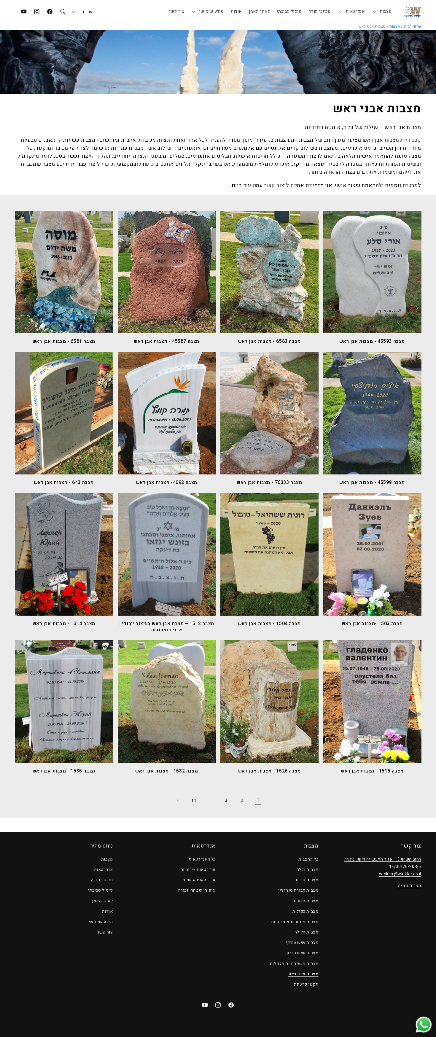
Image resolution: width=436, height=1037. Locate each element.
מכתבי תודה (102, 880)
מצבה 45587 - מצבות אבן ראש (166, 341)
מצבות (386, 11)
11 (193, 800)
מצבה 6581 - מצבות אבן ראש (64, 341)
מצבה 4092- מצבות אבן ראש (166, 483)
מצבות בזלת (307, 869)
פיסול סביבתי (100, 890)
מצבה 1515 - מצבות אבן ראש (372, 771)
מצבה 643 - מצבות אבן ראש (64, 483)
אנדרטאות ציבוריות (198, 869)
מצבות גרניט (307, 880)
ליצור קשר (276, 185)
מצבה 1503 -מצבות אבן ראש (372, 624)
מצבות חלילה (307, 932)
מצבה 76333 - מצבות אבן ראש (269, 483)
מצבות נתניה (409, 886)
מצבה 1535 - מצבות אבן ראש (64, 771)
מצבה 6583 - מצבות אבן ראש (269, 341)
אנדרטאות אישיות (199, 880)
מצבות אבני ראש (303, 974)
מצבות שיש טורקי (302, 942)
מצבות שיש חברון (303, 953)
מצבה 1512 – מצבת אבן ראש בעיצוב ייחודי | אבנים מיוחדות (166, 627)
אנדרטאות (355, 11)
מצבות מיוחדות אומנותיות (295, 922)
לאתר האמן (102, 901)
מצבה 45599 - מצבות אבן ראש (372, 483)
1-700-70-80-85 (405, 867)
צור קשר (105, 932)
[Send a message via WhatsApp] (423, 1024)
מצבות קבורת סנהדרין (298, 890)
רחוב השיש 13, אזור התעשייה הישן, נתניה (382, 859)
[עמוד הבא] (177, 800)
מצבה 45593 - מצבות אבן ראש (372, 341)
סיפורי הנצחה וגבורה (197, 890)
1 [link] (258, 800)
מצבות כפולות (305, 911)
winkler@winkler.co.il (400, 874)
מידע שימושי (211, 11)
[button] (381, 11)
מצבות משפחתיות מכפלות (294, 963)
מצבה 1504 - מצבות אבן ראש (269, 624)
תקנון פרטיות (306, 984)
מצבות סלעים (306, 901)
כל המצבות (308, 859)
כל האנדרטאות (202, 859)
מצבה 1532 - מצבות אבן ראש (166, 771)
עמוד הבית (412, 26)
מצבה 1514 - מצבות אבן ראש (64, 624)
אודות (107, 911)
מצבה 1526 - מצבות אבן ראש (269, 771)
